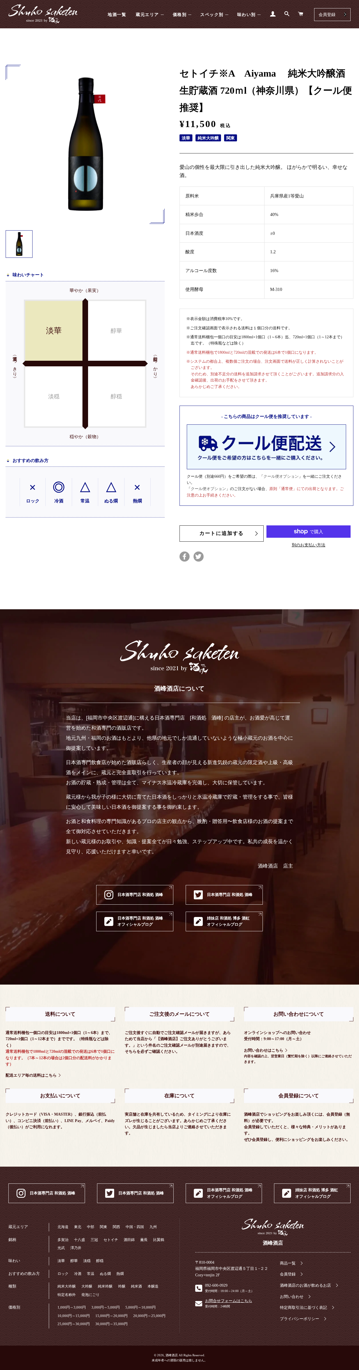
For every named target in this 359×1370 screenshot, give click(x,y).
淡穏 (87, 1261)
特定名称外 (66, 1295)
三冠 (94, 1240)
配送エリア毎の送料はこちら (31, 1075)
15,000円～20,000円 (111, 1316)
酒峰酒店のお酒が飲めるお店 (305, 1285)
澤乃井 (75, 1248)
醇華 (74, 1261)
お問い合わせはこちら (263, 1050)
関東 (103, 1227)
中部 (90, 1227)
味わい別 (246, 14)
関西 (116, 1227)
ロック (62, 1274)
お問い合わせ (291, 1297)
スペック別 (212, 14)
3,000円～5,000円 (105, 1307)
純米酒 (136, 1286)
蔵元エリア (147, 14)
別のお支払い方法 (308, 545)
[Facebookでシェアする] (185, 556)
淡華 (61, 1261)
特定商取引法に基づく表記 (303, 1307)
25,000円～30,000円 (73, 1324)
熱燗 (120, 1274)
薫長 (144, 1240)
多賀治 (62, 1240)
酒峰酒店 (43, 14)
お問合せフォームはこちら (228, 1301)
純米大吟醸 (66, 1286)
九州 (153, 1227)
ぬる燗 (105, 1274)
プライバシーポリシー (299, 1319)
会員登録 (327, 14)
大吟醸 (86, 1286)
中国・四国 (135, 1227)
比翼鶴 (158, 1240)
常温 (90, 1274)
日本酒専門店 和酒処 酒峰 (140, 894)
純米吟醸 (105, 1286)
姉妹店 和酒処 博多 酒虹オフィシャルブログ (228, 921)
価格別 (180, 14)
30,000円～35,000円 (111, 1324)
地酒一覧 (117, 14)
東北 (77, 1227)
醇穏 (99, 1261)
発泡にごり (90, 1295)
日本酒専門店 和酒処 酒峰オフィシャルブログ (140, 921)
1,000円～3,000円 (71, 1307)
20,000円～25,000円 (149, 1316)
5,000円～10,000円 (140, 1307)
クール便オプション (281, 476)
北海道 (62, 1227)
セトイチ (110, 1240)
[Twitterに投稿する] (199, 556)
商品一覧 (288, 1263)
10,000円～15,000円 (73, 1316)
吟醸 (121, 1286)
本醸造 (153, 1286)
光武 (61, 1248)
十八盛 (79, 1240)
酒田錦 (129, 1240)
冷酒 (77, 1274)
